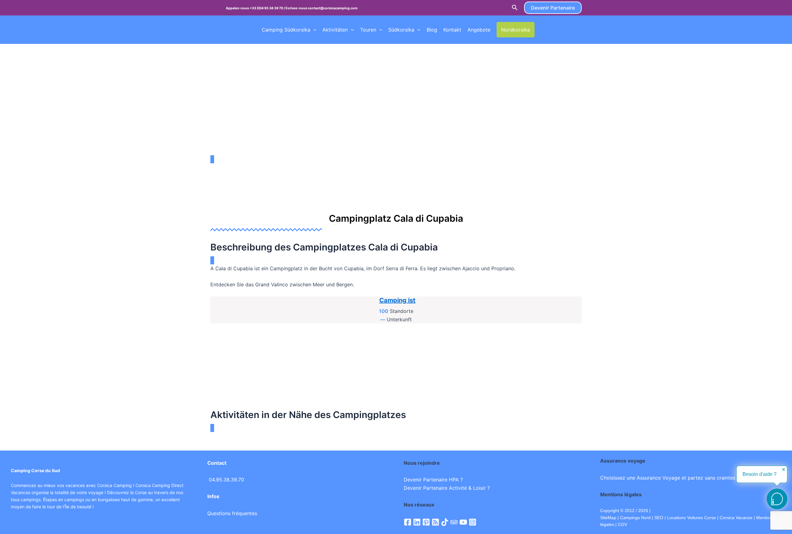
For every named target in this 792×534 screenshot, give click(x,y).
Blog (432, 30)
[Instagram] (472, 522)
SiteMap (608, 517)
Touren (368, 30)
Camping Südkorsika (286, 30)
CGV (622, 524)
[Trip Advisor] (454, 522)
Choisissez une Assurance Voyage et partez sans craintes (667, 478)
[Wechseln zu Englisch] (552, 29)
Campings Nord (635, 517)
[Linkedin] (417, 522)
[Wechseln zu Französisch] (540, 29)
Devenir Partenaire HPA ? (433, 479)
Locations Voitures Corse (691, 517)
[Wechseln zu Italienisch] (576, 29)
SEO (658, 517)
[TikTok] (445, 522)
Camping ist (397, 300)
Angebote (478, 30)
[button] (515, 7)
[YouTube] (463, 522)
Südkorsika (401, 30)
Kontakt (452, 30)
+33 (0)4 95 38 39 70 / (268, 8)
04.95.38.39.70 (226, 479)
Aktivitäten (335, 30)
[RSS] (435, 522)
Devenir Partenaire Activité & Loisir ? (447, 488)
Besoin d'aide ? (759, 474)
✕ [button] (783, 469)
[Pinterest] (426, 522)
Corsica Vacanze (736, 517)
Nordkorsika (515, 30)
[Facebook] (407, 522)
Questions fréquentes (232, 513)
